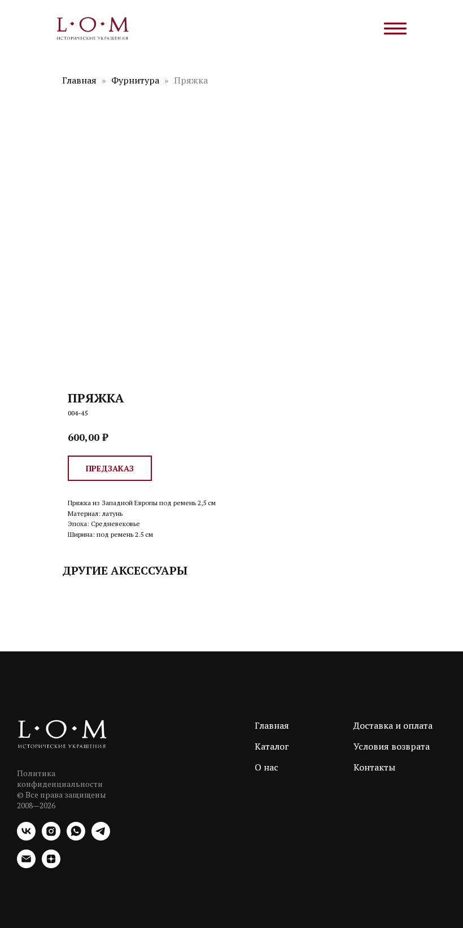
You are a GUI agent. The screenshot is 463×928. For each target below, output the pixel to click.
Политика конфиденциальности (60, 778)
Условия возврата (391, 746)
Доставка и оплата (393, 725)
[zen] (51, 865)
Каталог (272, 746)
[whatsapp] (76, 837)
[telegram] (100, 837)
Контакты (374, 767)
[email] (26, 865)
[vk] (26, 837)
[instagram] (51, 837)
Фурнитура (136, 80)
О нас (266, 767)
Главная (79, 80)
